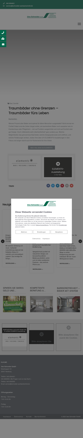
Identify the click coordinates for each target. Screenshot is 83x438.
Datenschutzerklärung (42, 225)
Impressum (46, 238)
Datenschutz (36, 238)
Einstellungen (41, 232)
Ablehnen (24, 232)
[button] (3, 33)
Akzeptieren (59, 232)
